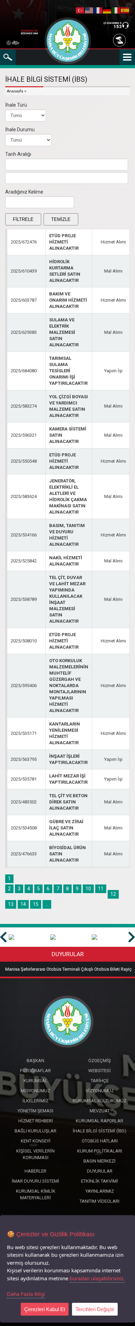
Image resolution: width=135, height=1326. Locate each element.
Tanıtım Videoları (99, 1201)
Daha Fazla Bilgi (26, 1293)
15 (35, 904)
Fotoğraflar (35, 1070)
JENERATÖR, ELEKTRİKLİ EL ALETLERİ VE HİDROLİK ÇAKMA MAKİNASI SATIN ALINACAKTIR (68, 496)
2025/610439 (24, 271)
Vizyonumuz (100, 1090)
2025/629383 (24, 332)
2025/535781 (24, 779)
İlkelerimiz (35, 1100)
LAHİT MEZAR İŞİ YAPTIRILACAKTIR (68, 779)
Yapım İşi (113, 370)
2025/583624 (24, 496)
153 (118, 26)
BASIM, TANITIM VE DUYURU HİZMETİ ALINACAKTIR (67, 535)
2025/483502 (24, 801)
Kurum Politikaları (99, 1151)
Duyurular (99, 1171)
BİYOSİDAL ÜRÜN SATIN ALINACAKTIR (67, 854)
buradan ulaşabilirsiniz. (97, 1278)
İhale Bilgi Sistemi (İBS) (99, 1130)
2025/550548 (24, 461)
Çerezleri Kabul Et (44, 1309)
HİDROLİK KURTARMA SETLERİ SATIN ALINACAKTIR (64, 271)
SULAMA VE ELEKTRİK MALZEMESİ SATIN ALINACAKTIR (64, 332)
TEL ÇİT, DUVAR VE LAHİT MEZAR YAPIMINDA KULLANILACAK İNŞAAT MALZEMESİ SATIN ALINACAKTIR (67, 599)
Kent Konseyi (36, 1140)
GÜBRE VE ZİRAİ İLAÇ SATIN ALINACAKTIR (66, 828)
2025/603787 (24, 300)
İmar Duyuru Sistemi (35, 1181)
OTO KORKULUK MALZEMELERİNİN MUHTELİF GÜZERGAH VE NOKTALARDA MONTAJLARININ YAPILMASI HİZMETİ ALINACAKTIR (68, 685)
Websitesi (99, 1070)
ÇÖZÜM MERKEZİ (112, 23)
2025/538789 (24, 599)
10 (88, 888)
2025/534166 (24, 534)
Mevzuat (100, 1110)
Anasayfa (15, 91)
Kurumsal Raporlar (99, 1120)
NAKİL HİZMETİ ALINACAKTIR (65, 561)
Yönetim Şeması (35, 1110)
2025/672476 (24, 241)
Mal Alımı (113, 271)
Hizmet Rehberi (35, 1120)
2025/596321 (24, 435)
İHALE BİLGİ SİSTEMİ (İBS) (46, 79)
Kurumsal (35, 1080)
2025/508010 (24, 640)
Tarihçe (100, 1080)
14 (23, 904)
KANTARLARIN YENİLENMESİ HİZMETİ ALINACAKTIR (64, 733)
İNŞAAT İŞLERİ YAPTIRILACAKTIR (68, 759)
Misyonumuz (35, 1090)
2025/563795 (24, 759)
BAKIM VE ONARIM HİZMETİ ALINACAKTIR (68, 300)
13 (11, 904)
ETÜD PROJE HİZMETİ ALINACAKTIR (64, 242)
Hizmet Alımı (113, 241)
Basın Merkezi (99, 1161)
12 (113, 894)
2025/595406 (24, 685)
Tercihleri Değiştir (94, 1309)
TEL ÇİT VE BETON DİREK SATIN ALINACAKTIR (68, 802)
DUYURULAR (68, 954)
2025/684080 (24, 370)
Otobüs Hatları (100, 1140)
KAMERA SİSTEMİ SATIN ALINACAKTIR (67, 435)
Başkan (35, 1060)
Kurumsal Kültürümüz (99, 1100)
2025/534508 (24, 827)
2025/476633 (24, 853)
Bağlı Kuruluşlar (35, 1130)
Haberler (35, 1171)
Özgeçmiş (99, 1060)
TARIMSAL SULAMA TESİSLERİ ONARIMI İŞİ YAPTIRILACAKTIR (68, 371)
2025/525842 (24, 560)
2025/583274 (24, 406)
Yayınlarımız (100, 1191)
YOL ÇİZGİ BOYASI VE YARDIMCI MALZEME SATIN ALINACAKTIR (68, 406)
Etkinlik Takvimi (99, 1181)
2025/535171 (24, 733)
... (46, 904)
